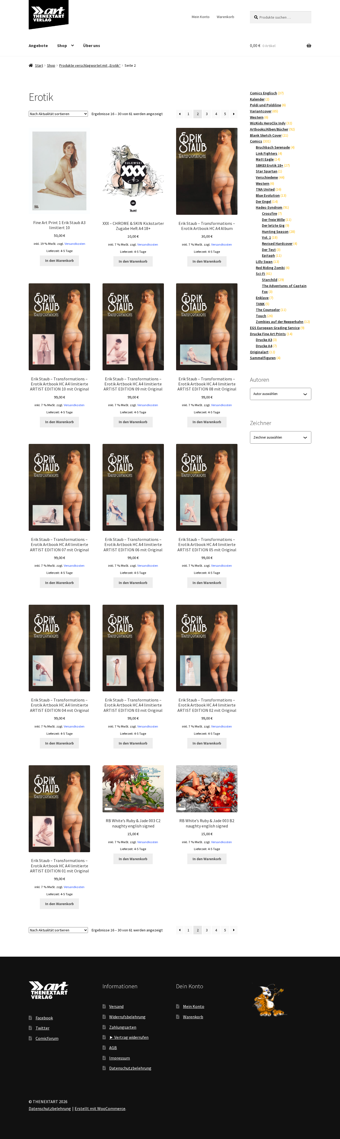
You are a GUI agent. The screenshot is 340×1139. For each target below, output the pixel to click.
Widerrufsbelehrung (127, 1016)
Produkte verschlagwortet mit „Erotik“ (90, 65)
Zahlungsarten (122, 1027)
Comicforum (47, 1038)
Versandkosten (75, 244)
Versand (116, 1006)
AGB (113, 1047)
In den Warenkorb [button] (59, 260)
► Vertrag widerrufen (128, 1037)
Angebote (38, 45)
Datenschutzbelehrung (130, 1068)
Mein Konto (201, 16)
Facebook (44, 1017)
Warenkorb (225, 16)
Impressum (119, 1058)
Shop (62, 45)
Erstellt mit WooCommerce (100, 1108)
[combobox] (278, 394)
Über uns (91, 45)
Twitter (42, 1028)
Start (39, 65)
